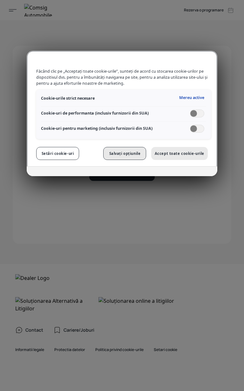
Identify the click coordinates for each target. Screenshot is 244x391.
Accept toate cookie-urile (179, 153)
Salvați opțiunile (125, 153)
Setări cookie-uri (58, 153)
